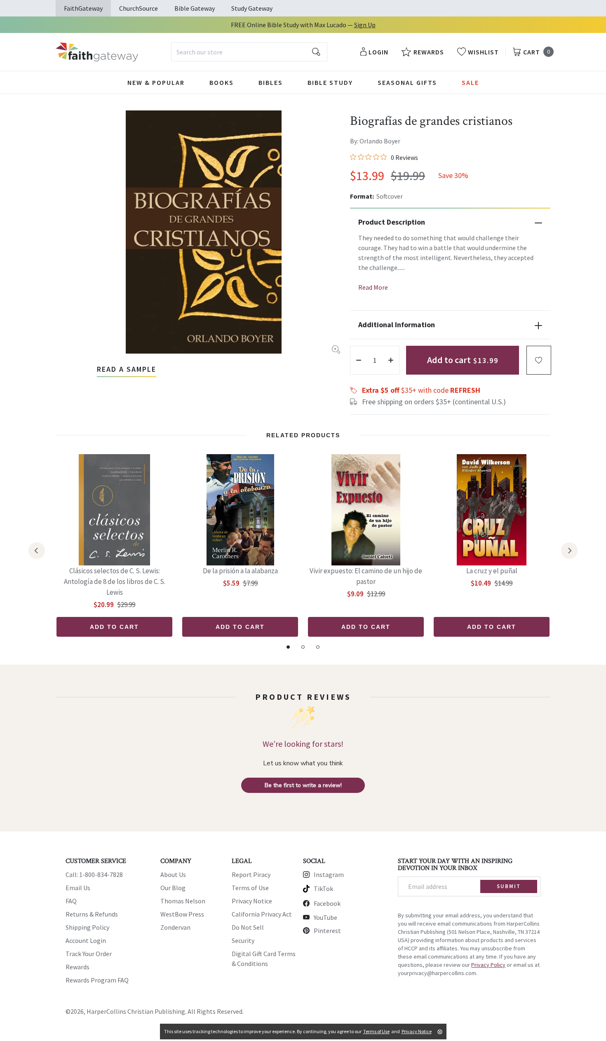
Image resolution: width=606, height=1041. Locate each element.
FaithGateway (83, 8)
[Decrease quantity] (358, 360)
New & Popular (156, 82)
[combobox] (249, 51)
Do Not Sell (248, 927)
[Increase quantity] (391, 360)
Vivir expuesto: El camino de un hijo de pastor (366, 576)
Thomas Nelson (182, 901)
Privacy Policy (488, 964)
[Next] (569, 550)
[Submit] (316, 52)
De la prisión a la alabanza (240, 570)
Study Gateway (251, 8)
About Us (173, 874)
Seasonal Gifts (407, 82)
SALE (470, 82)
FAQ (71, 901)
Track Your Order (89, 954)
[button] (538, 360)
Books (221, 82)
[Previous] (36, 550)
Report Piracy (251, 874)
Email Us (78, 888)
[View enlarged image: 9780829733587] (203, 232)
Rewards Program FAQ (97, 980)
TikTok (323, 888)
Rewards (77, 967)
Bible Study (330, 82)
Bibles (270, 82)
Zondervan (175, 927)
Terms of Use (250, 888)
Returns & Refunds (92, 914)
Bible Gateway (194, 8)
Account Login (86, 940)
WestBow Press (182, 914)
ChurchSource (138, 8)
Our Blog (173, 888)
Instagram (329, 874)
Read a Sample (126, 369)
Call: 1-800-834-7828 (94, 874)
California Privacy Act (262, 914)
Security (243, 940)
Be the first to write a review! (303, 785)
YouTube (325, 917)
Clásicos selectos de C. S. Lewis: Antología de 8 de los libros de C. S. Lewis (114, 581)
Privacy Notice (252, 901)
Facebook (327, 903)
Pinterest (327, 930)
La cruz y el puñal (491, 570)
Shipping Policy (87, 927)
